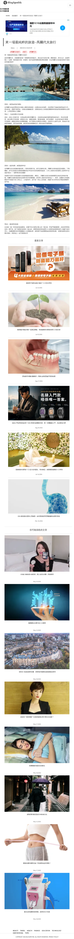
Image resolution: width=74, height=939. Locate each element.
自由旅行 (15, 16)
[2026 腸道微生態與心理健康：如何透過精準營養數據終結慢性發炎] (38, 496)
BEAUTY (15, 931)
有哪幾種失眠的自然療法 (37, 766)
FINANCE (37, 931)
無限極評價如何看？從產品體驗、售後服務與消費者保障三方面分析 (38, 330)
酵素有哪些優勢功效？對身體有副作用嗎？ (37, 863)
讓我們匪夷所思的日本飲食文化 (37, 814)
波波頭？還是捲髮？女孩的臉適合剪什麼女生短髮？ (37, 717)
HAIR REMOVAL (18, 933)
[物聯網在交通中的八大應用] (37, 602)
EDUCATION (46, 931)
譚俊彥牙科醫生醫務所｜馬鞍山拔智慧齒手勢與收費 (38, 376)
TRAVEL (22, 931)
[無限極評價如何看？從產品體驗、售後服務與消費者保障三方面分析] (38, 310)
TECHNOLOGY (56, 931)
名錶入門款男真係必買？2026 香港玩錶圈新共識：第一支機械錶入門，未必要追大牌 (39, 423)
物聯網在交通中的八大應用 (37, 623)
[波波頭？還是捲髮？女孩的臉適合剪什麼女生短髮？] (37, 698)
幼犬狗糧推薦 (4, 9)
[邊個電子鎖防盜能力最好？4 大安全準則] (38, 263)
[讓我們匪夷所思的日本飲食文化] (37, 793)
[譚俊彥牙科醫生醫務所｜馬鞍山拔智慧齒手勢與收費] (38, 356)
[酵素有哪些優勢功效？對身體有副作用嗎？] (37, 842)
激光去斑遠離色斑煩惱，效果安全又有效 (37, 912)
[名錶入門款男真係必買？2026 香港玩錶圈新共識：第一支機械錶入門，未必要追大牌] (38, 403)
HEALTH (29, 931)
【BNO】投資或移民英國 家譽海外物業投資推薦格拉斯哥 (37, 672)
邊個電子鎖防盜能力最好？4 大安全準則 (39, 283)
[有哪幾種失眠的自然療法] (37, 745)
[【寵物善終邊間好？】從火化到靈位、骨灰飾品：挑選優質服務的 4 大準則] (38, 450)
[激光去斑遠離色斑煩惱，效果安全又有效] (37, 891)
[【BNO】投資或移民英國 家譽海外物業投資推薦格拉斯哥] (37, 651)
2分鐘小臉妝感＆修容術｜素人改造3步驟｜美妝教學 (37, 574)
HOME (8, 16)
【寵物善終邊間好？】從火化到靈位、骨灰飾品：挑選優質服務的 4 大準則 (39, 469)
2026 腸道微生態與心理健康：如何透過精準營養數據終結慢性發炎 (39, 516)
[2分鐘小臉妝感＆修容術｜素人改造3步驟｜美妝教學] (37, 553)
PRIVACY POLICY (53, 937)
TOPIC (27, 933)
